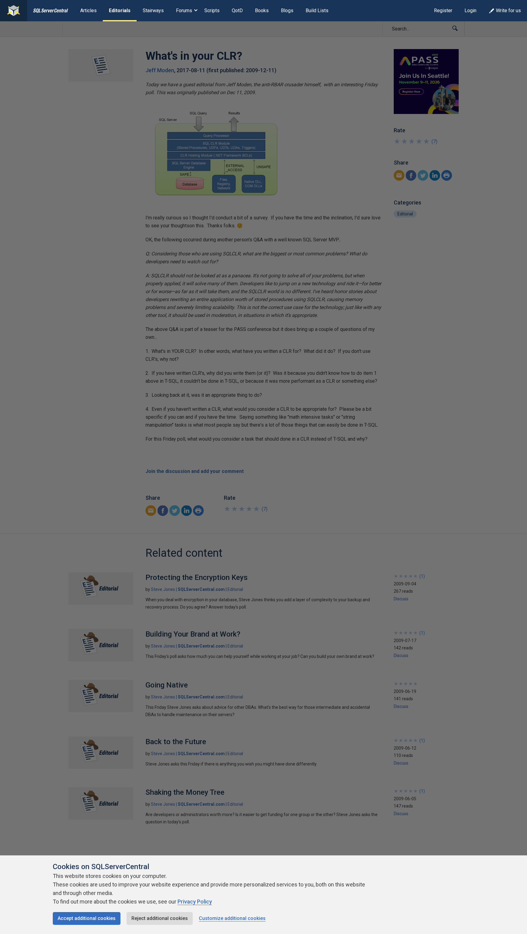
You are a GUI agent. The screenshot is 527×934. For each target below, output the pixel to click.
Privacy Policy (194, 901)
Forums (184, 10)
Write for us (508, 10)
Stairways (153, 10)
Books (262, 10)
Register (443, 10)
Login (470, 10)
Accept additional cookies (87, 918)
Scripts (212, 10)
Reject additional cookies (159, 918)
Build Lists (317, 10)
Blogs (287, 10)
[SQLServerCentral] (13, 10)
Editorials (120, 10)
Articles (88, 10)
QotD (237, 10)
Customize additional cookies (232, 918)
